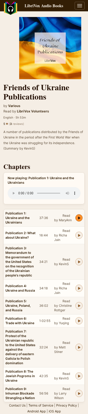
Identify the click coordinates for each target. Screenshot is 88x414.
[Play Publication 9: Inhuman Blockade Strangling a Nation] (79, 393)
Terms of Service (40, 405)
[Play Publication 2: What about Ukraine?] (79, 235)
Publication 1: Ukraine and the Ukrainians (17, 217)
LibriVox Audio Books (44, 6)
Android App (36, 411)
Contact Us (17, 405)
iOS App (55, 411)
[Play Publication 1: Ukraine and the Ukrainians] (79, 217)
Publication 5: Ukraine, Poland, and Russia (18, 305)
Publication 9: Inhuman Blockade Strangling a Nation (20, 393)
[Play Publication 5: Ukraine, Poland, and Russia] (79, 305)
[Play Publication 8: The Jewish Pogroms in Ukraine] (79, 376)
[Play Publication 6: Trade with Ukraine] (79, 320)
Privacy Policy (66, 405)
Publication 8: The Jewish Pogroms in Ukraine (20, 375)
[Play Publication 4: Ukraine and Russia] (79, 288)
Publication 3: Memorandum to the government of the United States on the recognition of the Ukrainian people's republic (19, 261)
